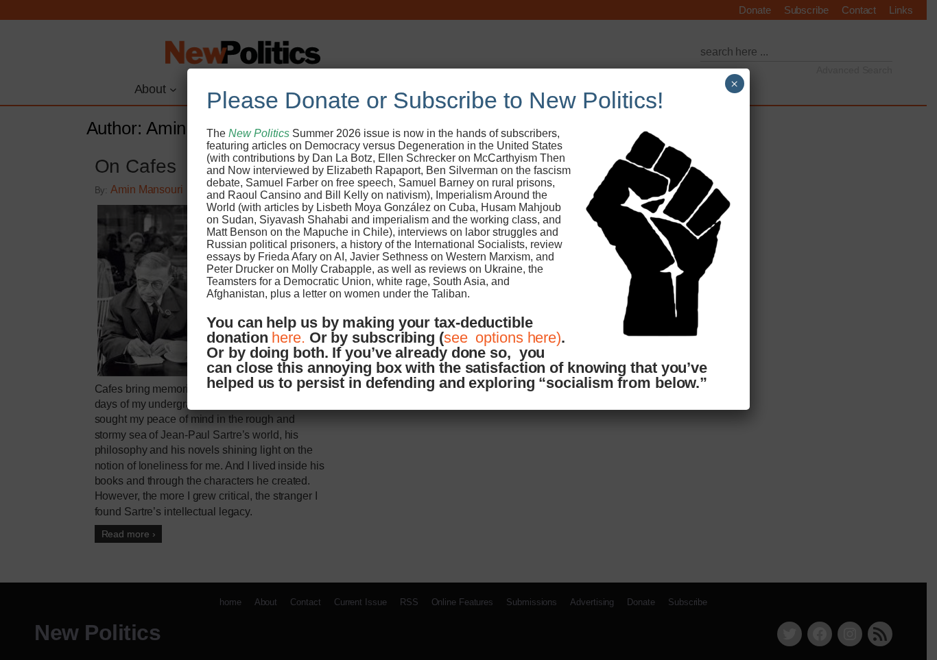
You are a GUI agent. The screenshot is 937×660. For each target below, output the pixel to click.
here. (288, 337)
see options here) (502, 337)
